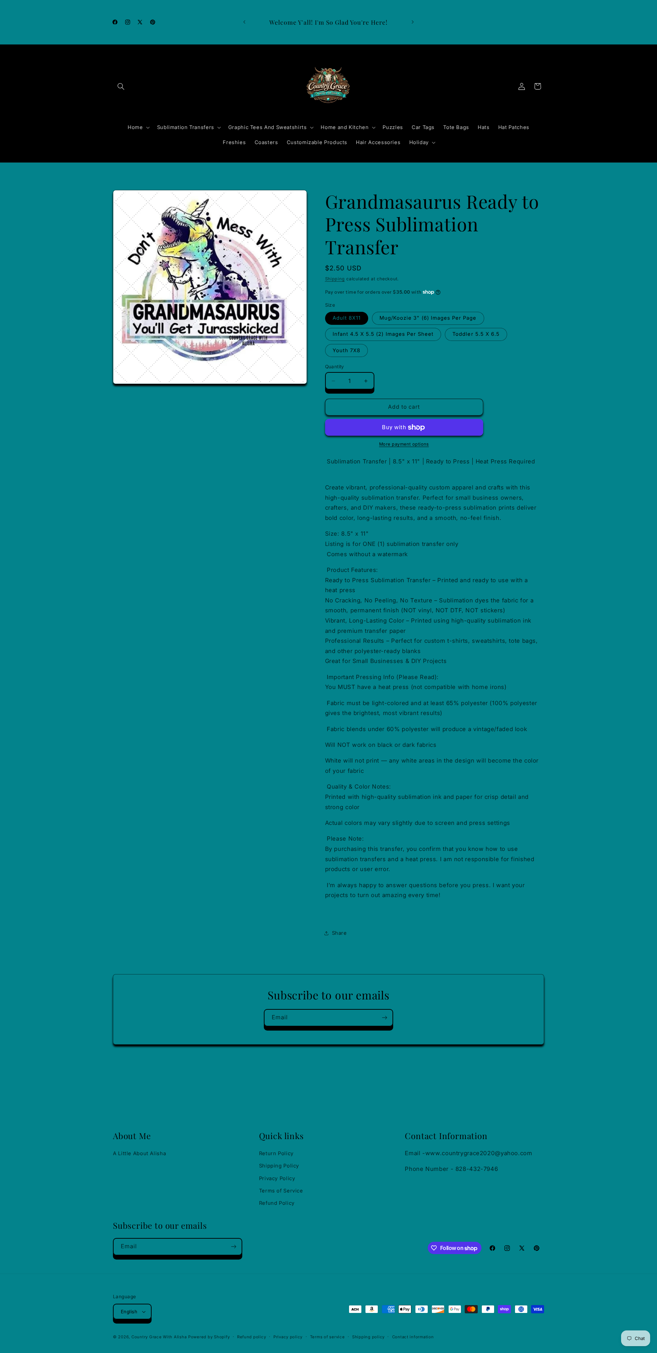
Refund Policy (277, 1203)
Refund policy (251, 1337)
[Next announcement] (412, 22)
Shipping (335, 278)
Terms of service (327, 1337)
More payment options (404, 444)
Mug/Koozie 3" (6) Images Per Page (428, 318)
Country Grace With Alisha (158, 1337)
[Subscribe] (384, 1017)
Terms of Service (281, 1191)
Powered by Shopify (209, 1337)
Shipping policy (368, 1337)
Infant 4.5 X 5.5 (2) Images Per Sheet (383, 334)
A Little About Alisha (139, 1153)
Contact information (413, 1337)
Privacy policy (287, 1337)
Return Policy (276, 1153)
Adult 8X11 (347, 318)
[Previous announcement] (244, 22)
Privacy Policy (277, 1178)
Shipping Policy (279, 1166)
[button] (121, 86)
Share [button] (339, 933)
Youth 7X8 (346, 350)
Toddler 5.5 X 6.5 (476, 334)
